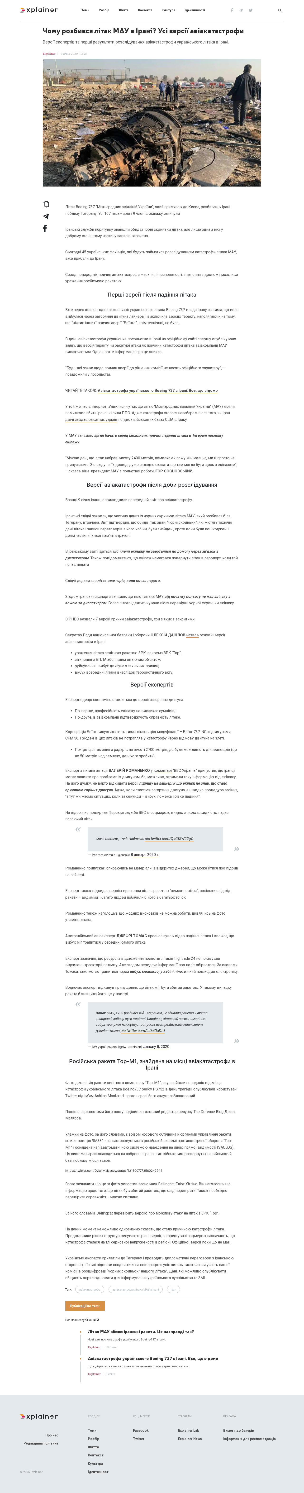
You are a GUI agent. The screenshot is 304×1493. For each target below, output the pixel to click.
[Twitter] (250, 10)
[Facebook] (232, 10)
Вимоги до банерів (238, 1430)
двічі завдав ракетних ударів (91, 419)
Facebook (141, 1430)
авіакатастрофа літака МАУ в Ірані (135, 1289)
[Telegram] (241, 10)
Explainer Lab (188, 1430)
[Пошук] (280, 10)
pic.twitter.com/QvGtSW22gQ (169, 838)
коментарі (163, 770)
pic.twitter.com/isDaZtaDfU (143, 1030)
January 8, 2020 (156, 1046)
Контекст (145, 10)
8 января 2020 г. (145, 854)
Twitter (138, 1439)
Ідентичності (195, 10)
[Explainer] (39, 10)
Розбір (104, 10)
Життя (123, 10)
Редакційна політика (41, 1443)
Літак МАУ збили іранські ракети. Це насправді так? (141, 1331)
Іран (173, 1289)
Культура (168, 10)
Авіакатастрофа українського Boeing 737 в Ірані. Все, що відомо (158, 390)
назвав (192, 635)
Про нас (51, 1435)
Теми (85, 10)
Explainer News (190, 1439)
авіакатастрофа (89, 1289)
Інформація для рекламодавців (249, 1439)
